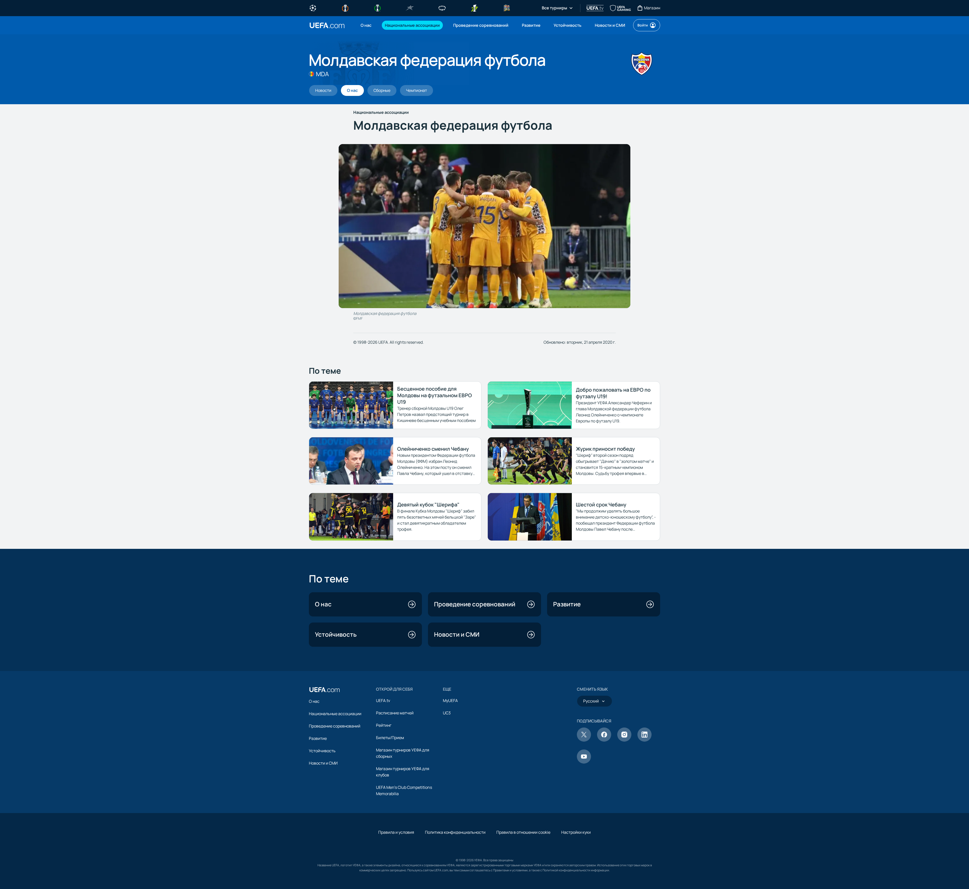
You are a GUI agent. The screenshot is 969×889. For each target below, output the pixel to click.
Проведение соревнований (334, 726)
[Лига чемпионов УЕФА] (313, 7)
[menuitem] (366, 25)
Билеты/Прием (390, 737)
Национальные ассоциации (335, 713)
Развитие (318, 738)
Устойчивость (322, 750)
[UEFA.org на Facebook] (604, 740)
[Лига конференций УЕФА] (377, 7)
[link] (366, 25)
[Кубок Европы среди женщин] (474, 7)
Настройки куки (576, 832)
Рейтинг (383, 725)
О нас (314, 701)
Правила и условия (396, 832)
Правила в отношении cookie (523, 832)
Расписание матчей (395, 713)
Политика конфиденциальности (455, 832)
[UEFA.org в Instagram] (624, 740)
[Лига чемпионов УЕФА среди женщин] (442, 7)
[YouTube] (584, 762)
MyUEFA (450, 700)
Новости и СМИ (323, 763)
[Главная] (324, 689)
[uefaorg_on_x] (584, 740)
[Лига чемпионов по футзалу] (410, 7)
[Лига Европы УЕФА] (345, 7)
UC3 (447, 713)
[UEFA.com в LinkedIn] (644, 740)
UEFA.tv (383, 700)
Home (327, 25)
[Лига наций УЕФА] (507, 7)
